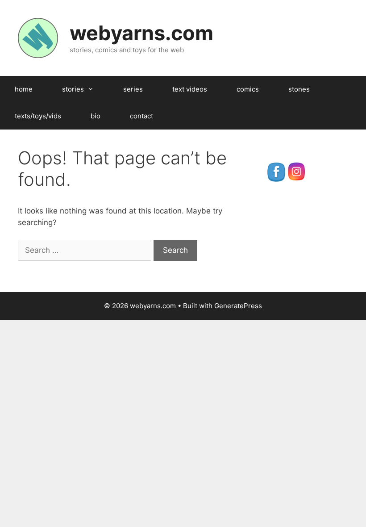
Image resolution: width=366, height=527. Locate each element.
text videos (189, 89)
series (133, 89)
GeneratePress (238, 305)
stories (73, 89)
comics (248, 89)
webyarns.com (141, 33)
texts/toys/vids (38, 116)
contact (141, 116)
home (24, 89)
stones (299, 89)
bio (95, 116)
